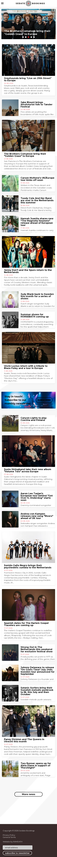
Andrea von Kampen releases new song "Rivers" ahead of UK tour (37, 516)
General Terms (9, 837)
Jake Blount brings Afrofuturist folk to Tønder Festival (36, 104)
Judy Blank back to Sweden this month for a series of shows (37, 296)
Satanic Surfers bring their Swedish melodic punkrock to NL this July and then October (37, 691)
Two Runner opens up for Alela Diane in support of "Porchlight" (36, 765)
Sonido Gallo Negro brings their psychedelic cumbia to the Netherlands (27, 566)
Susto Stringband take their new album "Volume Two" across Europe (27, 470)
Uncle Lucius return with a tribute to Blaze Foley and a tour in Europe (25, 367)
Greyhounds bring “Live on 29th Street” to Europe (28, 79)
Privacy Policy (9, 835)
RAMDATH (17, 842)
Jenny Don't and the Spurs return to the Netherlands (28, 271)
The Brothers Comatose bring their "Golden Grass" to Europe (25, 155)
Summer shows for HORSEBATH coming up (35, 315)
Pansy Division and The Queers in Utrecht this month (24, 740)
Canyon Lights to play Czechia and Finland (34, 419)
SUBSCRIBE (44, 400)
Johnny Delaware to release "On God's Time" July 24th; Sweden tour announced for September (38, 670)
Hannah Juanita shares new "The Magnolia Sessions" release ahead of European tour (37, 221)
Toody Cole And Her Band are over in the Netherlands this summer (37, 200)
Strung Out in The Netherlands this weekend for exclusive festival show (37, 649)
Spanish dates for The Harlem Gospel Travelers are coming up (26, 624)
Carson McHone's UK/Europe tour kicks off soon (37, 179)
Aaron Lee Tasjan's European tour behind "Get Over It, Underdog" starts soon (37, 496)
